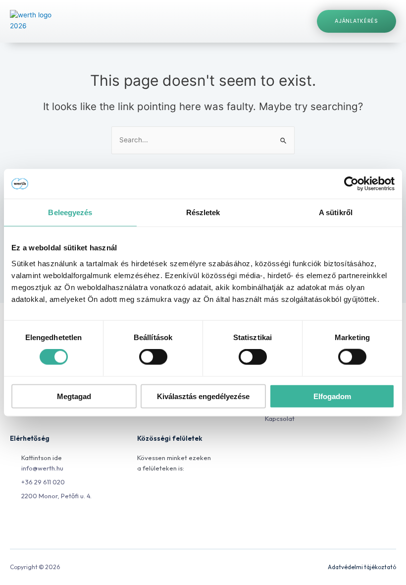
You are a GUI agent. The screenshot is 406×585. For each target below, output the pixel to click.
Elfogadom (332, 396)
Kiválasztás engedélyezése (203, 396)
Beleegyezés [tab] (70, 212)
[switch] (153, 357)
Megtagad (74, 396)
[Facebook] (143, 495)
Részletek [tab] (203, 212)
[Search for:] (203, 140)
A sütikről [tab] (336, 212)
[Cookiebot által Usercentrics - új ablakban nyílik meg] (351, 183)
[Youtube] (188, 495)
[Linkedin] (165, 495)
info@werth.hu (42, 468)
